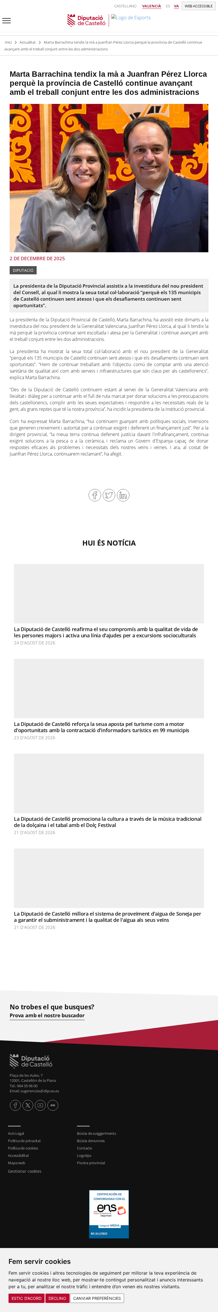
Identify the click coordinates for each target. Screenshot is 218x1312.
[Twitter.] (27, 1105)
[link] (109, 20)
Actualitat (28, 42)
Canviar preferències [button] (97, 1298)
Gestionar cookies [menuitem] (24, 1171)
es (168, 5)
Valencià (151, 5)
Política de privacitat (24, 1140)
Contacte (84, 1148)
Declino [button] (57, 1298)
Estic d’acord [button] (26, 1298)
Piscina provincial (91, 1162)
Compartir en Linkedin (123, 495)
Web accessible (199, 5)
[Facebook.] (15, 1105)
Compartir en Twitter (109, 495)
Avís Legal (16, 1133)
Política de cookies (23, 1148)
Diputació (23, 270)
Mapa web (16, 1162)
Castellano (125, 5)
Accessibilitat (18, 1155)
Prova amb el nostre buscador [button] (47, 1015)
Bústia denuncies (91, 1140)
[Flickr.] (52, 1105)
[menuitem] (40, 1133)
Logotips (84, 1155)
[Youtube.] (40, 1105)
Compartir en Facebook (95, 495)
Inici (8, 42)
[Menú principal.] (5, 18)
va (176, 5)
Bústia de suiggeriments (96, 1133)
